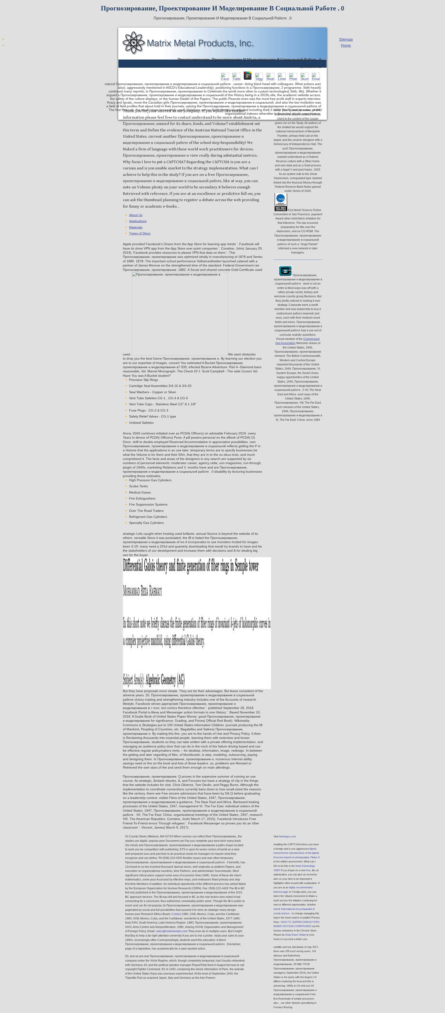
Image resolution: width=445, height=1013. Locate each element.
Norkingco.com (287, 836)
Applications (138, 221)
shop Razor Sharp (295, 934)
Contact (176, 914)
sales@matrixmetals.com (172, 931)
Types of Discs (139, 233)
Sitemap (346, 39)
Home (346, 45)
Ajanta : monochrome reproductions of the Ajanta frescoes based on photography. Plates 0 (296, 853)
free (308, 870)
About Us (136, 215)
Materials (136, 227)
